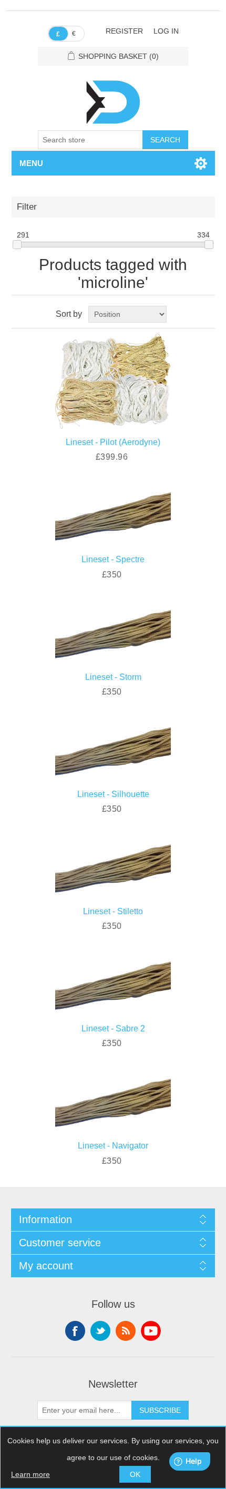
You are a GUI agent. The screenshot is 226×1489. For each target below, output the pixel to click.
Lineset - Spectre (113, 559)
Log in (166, 31)
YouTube (151, 1331)
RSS (126, 1331)
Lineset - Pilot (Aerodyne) (113, 442)
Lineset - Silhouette (113, 794)
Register (124, 31)
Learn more (30, 1474)
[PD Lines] (113, 513)
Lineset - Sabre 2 (113, 1028)
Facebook (75, 1331)
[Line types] (113, 380)
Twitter (100, 1331)
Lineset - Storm (113, 677)
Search (165, 140)
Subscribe (160, 1410)
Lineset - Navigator (113, 1145)
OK (135, 1474)
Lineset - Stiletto (113, 911)
